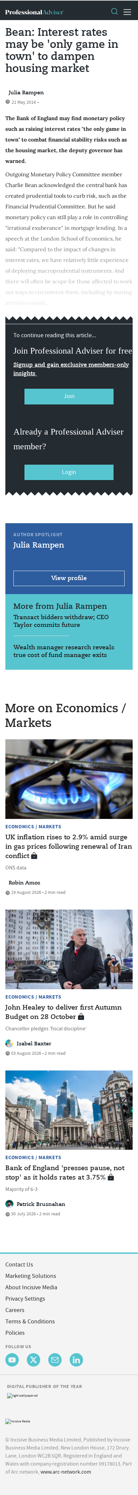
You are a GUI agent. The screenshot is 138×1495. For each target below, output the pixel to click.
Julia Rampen (26, 93)
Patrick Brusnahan (41, 1204)
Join (69, 396)
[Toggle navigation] (125, 12)
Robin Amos (24, 883)
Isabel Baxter (34, 1044)
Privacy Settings (25, 1299)
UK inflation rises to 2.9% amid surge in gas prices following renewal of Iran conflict (68, 847)
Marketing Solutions (30, 1276)
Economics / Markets (33, 826)
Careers (14, 1310)
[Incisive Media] (17, 1420)
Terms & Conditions (30, 1321)
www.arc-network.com (66, 1472)
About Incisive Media (31, 1287)
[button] (114, 12)
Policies (15, 1333)
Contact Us (19, 1265)
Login (69, 472)
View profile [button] (69, 578)
